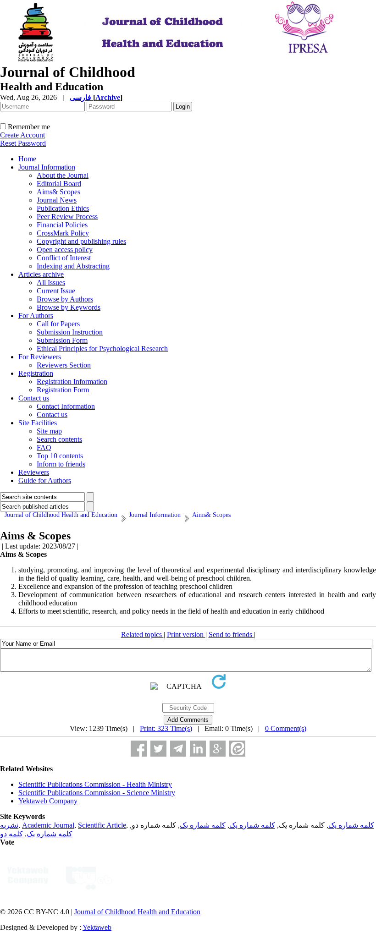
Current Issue (56, 291)
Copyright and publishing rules (81, 241)
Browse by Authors (65, 299)
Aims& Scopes (58, 192)
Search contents (59, 439)
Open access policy (65, 249)
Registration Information (72, 381)
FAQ (44, 447)
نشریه (9, 825)
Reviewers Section (64, 365)
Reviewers (33, 472)
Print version (186, 634)
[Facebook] (139, 749)
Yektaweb (97, 927)
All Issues (51, 282)
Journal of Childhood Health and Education (137, 912)
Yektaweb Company (47, 801)
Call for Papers (58, 324)
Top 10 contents (60, 456)
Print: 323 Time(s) (166, 728)
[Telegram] (178, 749)
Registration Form (63, 390)
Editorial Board (59, 183)
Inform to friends (61, 464)
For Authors (35, 315)
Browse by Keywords (68, 307)
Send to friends (231, 634)
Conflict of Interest (64, 258)
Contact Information (66, 406)
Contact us (33, 398)
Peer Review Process (67, 216)
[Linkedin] (198, 749)
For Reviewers (39, 357)
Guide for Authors (44, 480)
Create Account (22, 135)
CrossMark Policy (63, 233)
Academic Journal (48, 825)
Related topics (142, 634)
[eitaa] (237, 749)
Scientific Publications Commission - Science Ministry (96, 792)
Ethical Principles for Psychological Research (102, 348)
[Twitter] (158, 749)
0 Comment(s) (285, 728)
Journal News (57, 200)
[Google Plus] (218, 749)
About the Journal (62, 175)
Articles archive (41, 274)
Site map (49, 431)
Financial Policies (62, 225)
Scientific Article (102, 825)
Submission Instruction (70, 332)
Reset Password (23, 143)
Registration (35, 373)
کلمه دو (11, 834)
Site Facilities (37, 423)
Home (27, 159)
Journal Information (46, 167)
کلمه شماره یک (351, 825)
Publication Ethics (63, 208)
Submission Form (62, 340)
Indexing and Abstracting (73, 266)
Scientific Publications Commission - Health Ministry (95, 784)
